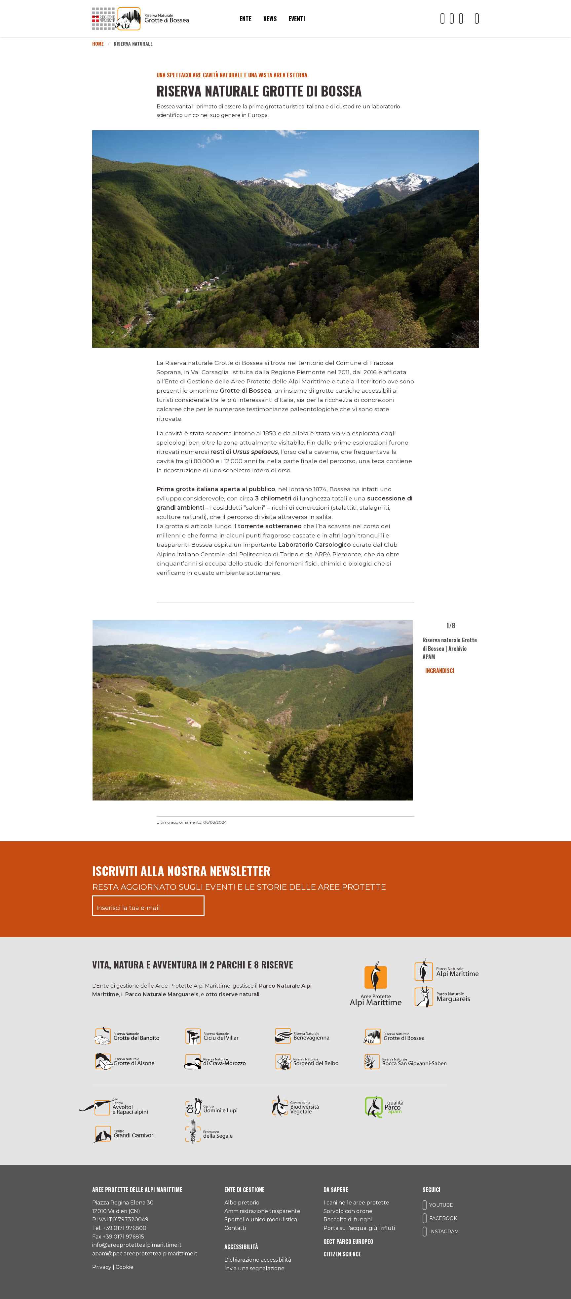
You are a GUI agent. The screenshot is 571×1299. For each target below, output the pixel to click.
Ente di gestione (244, 1190)
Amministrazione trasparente (262, 1211)
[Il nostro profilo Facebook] (452, 18)
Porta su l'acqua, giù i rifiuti (359, 1228)
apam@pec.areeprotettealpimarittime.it (145, 1253)
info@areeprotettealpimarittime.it (137, 1245)
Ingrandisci (438, 671)
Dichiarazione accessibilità (257, 1260)
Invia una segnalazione (254, 1268)
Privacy (101, 1267)
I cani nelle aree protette (356, 1203)
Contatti (235, 1228)
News (270, 18)
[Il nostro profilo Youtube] (442, 18)
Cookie (124, 1267)
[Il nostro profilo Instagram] (461, 18)
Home (98, 43)
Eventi (296, 18)
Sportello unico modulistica (260, 1219)
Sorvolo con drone (348, 1211)
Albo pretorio (241, 1203)
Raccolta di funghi (348, 1219)
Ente (245, 18)
